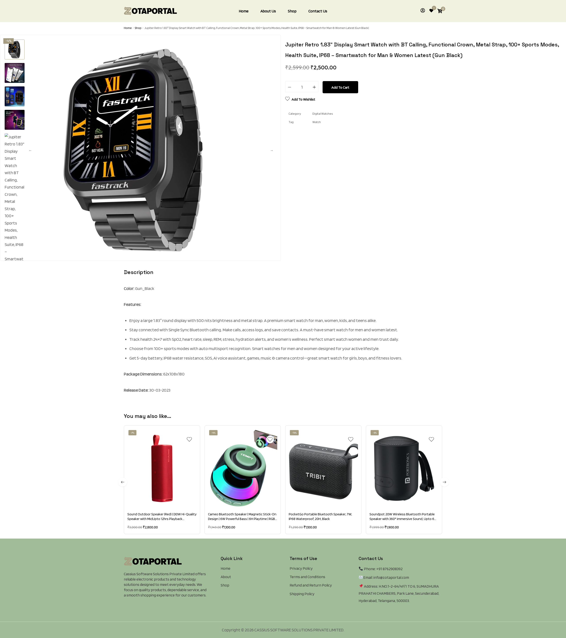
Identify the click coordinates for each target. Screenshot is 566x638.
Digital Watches (322, 113)
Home (128, 28)
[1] (431, 11)
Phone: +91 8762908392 (383, 568)
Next (271, 150)
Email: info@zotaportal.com (386, 577)
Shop (138, 28)
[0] (439, 11)
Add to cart (340, 87)
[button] (157, 500)
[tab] (138, 275)
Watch (316, 122)
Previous (30, 150)
